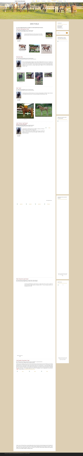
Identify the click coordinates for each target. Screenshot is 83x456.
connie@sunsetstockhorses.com (29, 369)
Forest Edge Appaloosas (20, 1)
